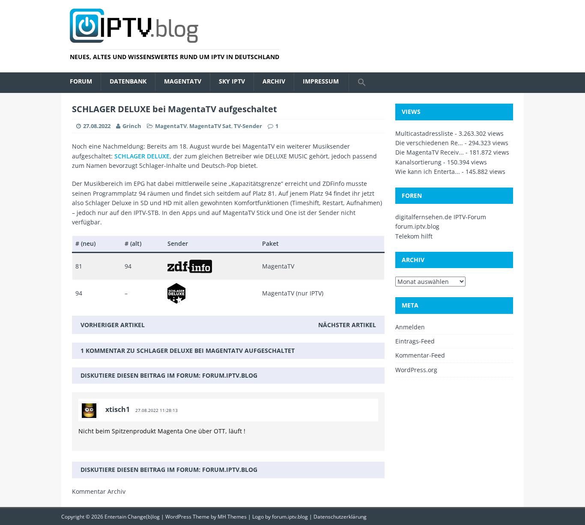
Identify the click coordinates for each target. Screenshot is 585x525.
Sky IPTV (232, 81)
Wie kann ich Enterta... (427, 171)
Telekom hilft (414, 236)
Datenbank (128, 81)
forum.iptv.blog (229, 375)
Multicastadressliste (424, 133)
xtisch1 (117, 409)
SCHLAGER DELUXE (142, 156)
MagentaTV (182, 81)
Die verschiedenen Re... (429, 143)
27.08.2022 (96, 126)
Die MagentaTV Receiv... (429, 152)
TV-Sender (248, 126)
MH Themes (232, 516)
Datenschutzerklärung (340, 516)
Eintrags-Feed (415, 341)
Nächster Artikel (347, 325)
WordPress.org (416, 370)
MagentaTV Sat (210, 126)
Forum (81, 81)
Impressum (321, 81)
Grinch (131, 126)
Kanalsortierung (418, 162)
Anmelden (410, 327)
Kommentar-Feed (420, 355)
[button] (362, 83)
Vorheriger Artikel (113, 325)
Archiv (274, 81)
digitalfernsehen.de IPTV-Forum (440, 217)
